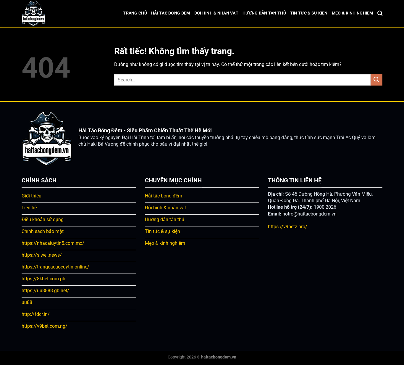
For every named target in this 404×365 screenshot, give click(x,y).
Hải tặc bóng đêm (170, 13)
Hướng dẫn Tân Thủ (264, 13)
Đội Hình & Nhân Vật (216, 13)
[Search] (379, 13)
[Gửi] (376, 80)
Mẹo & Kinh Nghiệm (352, 13)
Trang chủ (135, 13)
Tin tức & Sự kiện (309, 13)
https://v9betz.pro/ (287, 226)
